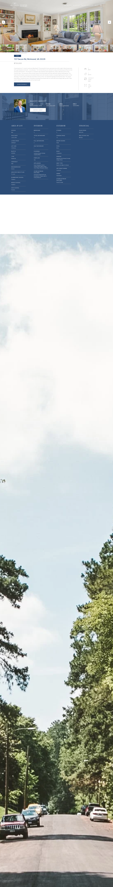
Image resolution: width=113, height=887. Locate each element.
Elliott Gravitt (38, 101)
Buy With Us (76, 5)
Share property (22, 84)
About (96, 5)
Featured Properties (87, 5)
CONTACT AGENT (38, 110)
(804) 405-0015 (50, 105)
